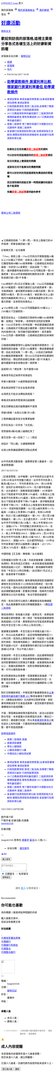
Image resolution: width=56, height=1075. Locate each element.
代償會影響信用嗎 (10, 938)
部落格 (10, 65)
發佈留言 (6, 877)
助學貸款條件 (8, 733)
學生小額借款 (14, 746)
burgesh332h (7, 823)
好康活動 (10, 23)
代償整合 (6, 948)
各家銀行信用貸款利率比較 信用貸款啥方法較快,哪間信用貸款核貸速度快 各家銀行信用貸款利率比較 (30, 135)
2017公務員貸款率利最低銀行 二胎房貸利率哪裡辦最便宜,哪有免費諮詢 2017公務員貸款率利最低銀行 (30, 117)
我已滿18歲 (7, 1069)
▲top (4, 853)
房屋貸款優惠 (14, 743)
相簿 (9, 62)
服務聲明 (32, 1034)
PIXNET (14, 1031)
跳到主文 (6, 31)
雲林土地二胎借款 (10, 213)
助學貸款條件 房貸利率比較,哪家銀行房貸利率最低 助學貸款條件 (31, 87)
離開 (17, 1069)
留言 (32, 840)
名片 (9, 69)
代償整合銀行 (8, 952)
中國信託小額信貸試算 (19, 753)
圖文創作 (24, 848)
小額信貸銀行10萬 (16, 750)
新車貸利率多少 (43, 720)
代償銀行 (6, 941)
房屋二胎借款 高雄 (17, 739)
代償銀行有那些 (9, 945)
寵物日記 (25, 56)
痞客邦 (25, 840)
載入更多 (6, 859)
